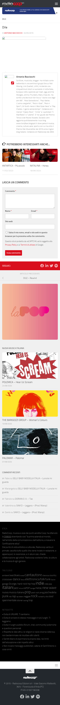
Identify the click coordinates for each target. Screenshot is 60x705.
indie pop (48, 584)
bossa (22, 576)
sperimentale (9, 600)
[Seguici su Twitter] (51, 265)
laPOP (27, 588)
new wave (49, 588)
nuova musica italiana (13, 592)
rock (34, 596)
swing (25, 600)
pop (28, 592)
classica (45, 575)
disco (23, 580)
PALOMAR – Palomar (13, 458)
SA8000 (7, 536)
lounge (32, 588)
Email (34, 211)
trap (31, 600)
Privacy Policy (11, 245)
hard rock (22, 583)
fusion (53, 579)
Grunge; (13, 583)
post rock (35, 592)
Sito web (9, 221)
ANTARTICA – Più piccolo (13, 165)
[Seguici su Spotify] (56, 265)
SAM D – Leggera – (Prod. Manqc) (31, 505)
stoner (20, 600)
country (53, 575)
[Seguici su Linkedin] (46, 265)
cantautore (33, 575)
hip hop (31, 583)
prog (42, 592)
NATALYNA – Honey (39, 165)
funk (47, 579)
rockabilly (41, 597)
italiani (7, 587)
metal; (38, 588)
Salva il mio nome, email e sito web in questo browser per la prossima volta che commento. (26, 234)
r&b (10, 596)
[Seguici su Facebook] (42, 265)
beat (12, 575)
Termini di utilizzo (28, 245)
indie (40, 583)
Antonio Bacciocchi (13, 33)
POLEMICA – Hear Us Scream (17, 382)
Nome (8, 211)
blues (17, 575)
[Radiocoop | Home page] (17, 3)
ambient (5, 575)
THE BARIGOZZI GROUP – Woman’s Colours (24, 420)
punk (5, 596)
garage (5, 584)
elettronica (32, 579)
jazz (16, 588)
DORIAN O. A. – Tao (24, 499)
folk (42, 579)
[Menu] (56, 3)
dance (16, 579)
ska (46, 596)
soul (51, 596)
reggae (27, 596)
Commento (10, 191)
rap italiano (19, 597)
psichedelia (50, 592)
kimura (21, 588)
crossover (7, 579)
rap (14, 596)
